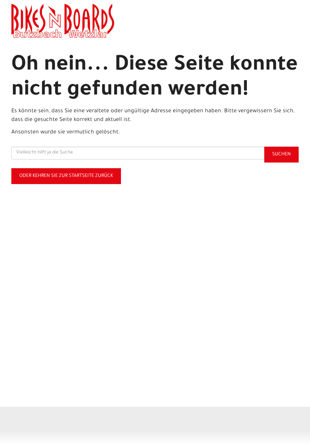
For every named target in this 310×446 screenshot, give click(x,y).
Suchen (281, 154)
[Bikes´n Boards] (83, 21)
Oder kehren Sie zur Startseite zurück (66, 176)
